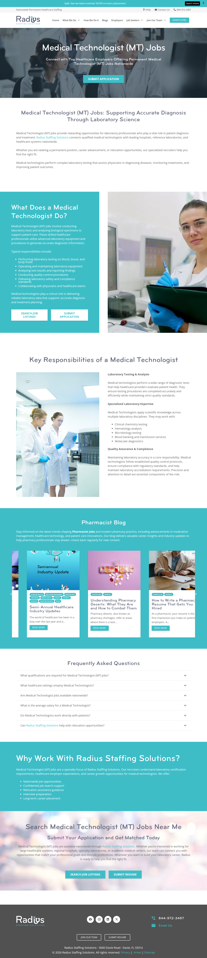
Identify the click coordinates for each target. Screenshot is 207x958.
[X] (116, 919)
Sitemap (149, 952)
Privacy (125, 952)
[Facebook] (90, 919)
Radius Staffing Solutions (52, 137)
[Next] (196, 594)
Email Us (165, 925)
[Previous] (11, 594)
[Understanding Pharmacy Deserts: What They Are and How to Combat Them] (103, 570)
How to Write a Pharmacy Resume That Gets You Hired (163, 604)
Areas (137, 952)
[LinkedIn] (107, 919)
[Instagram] (99, 919)
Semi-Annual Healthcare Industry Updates (41, 609)
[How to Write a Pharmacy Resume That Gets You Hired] (164, 570)
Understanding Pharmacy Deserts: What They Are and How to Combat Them (103, 604)
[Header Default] (28, 20)
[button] (78, 20)
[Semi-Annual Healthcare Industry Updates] (42, 570)
